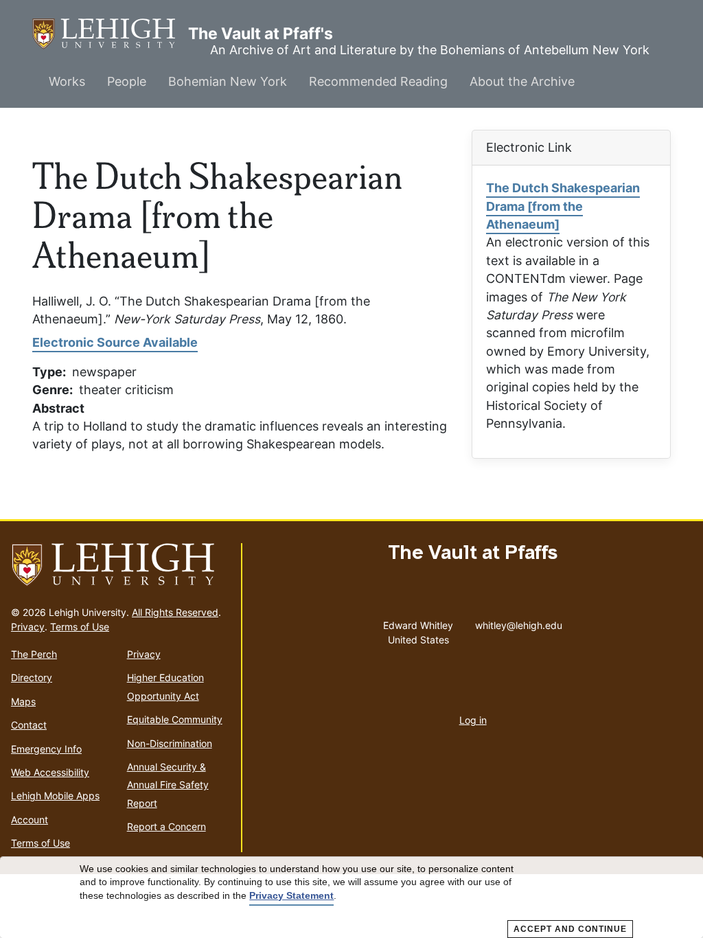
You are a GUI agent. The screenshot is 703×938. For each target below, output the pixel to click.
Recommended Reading (378, 81)
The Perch (34, 654)
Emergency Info (46, 748)
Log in (473, 720)
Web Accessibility (50, 772)
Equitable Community (174, 719)
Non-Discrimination (169, 743)
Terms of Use (79, 626)
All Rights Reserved (175, 612)
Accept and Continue (570, 929)
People (126, 81)
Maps (23, 701)
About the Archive (522, 81)
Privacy (28, 626)
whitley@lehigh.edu (518, 622)
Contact (29, 724)
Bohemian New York (227, 81)
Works (67, 81)
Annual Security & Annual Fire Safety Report (168, 785)
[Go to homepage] (120, 565)
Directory (31, 677)
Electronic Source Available (115, 342)
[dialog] (351, 897)
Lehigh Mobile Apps (55, 795)
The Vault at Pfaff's (110, 33)
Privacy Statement (291, 895)
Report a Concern (166, 826)
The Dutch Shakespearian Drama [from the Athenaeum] (563, 206)
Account (29, 819)
